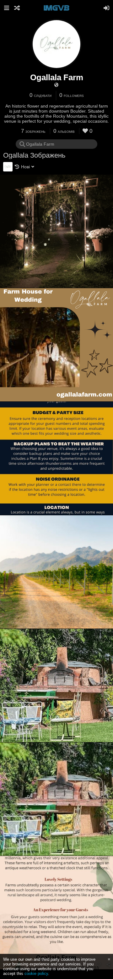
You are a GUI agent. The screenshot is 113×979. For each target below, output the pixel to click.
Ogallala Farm (56, 77)
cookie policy (36, 973)
